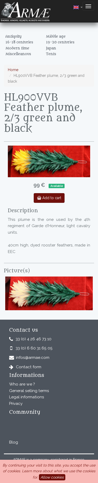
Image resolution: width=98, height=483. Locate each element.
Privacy (15, 403)
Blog (13, 442)
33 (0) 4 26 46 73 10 (33, 339)
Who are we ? (22, 384)
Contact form (28, 367)
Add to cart (51, 198)
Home (13, 70)
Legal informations (26, 397)
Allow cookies (52, 477)
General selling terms (29, 390)
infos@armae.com (32, 357)
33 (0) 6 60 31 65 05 (34, 348)
